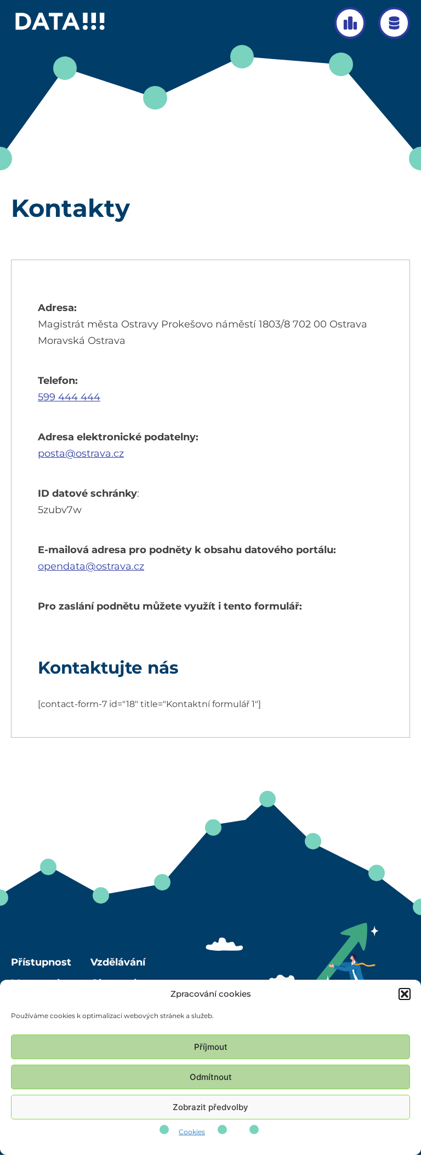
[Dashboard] (350, 23)
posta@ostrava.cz (81, 453)
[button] (404, 994)
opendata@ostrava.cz (91, 566)
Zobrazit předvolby (210, 1107)
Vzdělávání (117, 962)
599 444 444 (69, 397)
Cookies (192, 1132)
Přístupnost (41, 962)
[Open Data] (394, 23)
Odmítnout (211, 1077)
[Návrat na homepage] (61, 30)
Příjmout (210, 1047)
